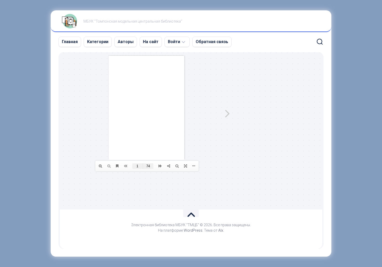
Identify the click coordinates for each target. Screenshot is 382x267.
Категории (97, 41)
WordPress (193, 230)
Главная (70, 41)
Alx (220, 230)
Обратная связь (212, 41)
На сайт (151, 41)
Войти (174, 41)
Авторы (126, 41)
